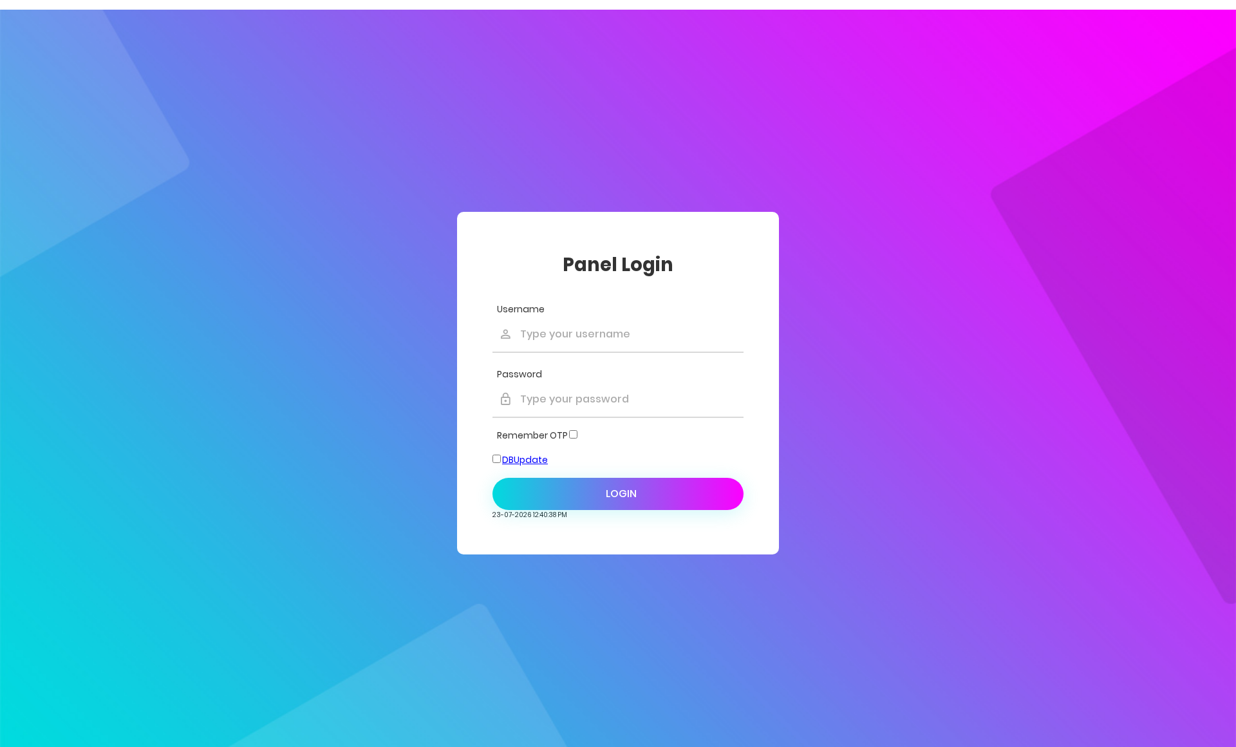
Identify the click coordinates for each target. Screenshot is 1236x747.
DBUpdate (525, 459)
